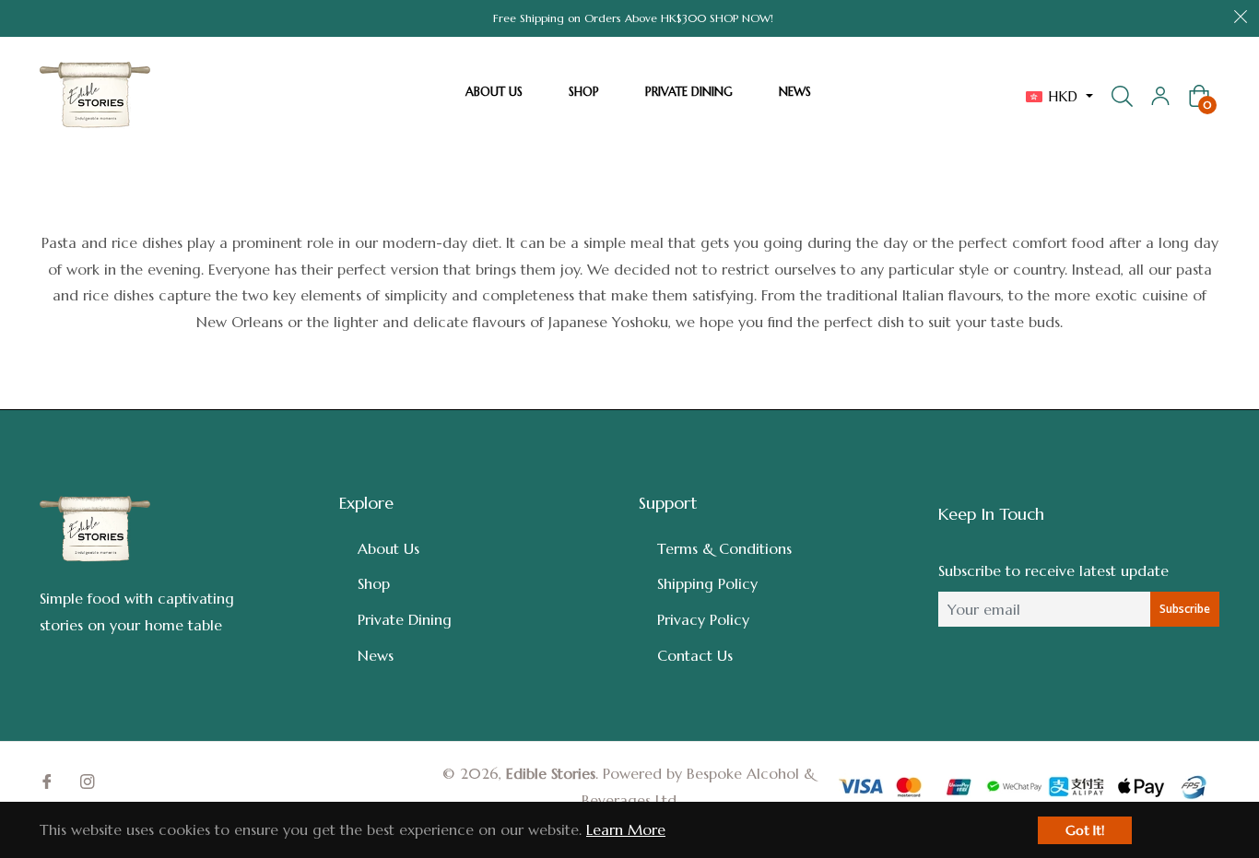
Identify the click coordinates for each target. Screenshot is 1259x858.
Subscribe (1184, 609)
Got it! (1084, 830)
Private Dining (405, 619)
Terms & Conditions (724, 548)
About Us (388, 548)
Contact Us (695, 655)
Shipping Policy (707, 583)
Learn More (625, 829)
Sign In (1160, 96)
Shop (374, 583)
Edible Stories (550, 773)
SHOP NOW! (741, 18)
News (376, 655)
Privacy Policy (703, 619)
